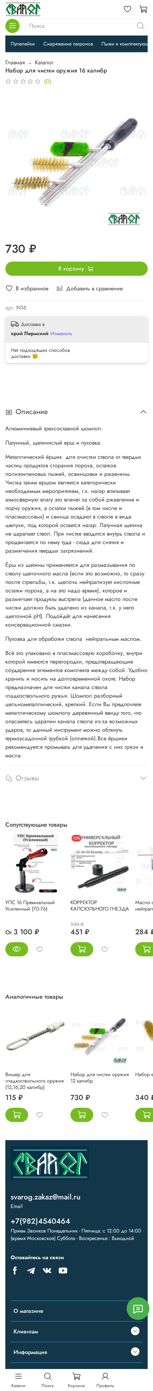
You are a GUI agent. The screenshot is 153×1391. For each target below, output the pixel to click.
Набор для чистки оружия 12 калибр (99, 1077)
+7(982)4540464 (40, 1221)
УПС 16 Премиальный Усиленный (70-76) (30, 905)
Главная (15, 62)
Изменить (61, 333)
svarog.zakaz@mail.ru (45, 1197)
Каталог (44, 62)
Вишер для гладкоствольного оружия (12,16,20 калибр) (34, 1081)
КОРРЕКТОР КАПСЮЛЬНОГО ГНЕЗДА (99, 905)
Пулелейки (23, 43)
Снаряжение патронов (68, 43)
